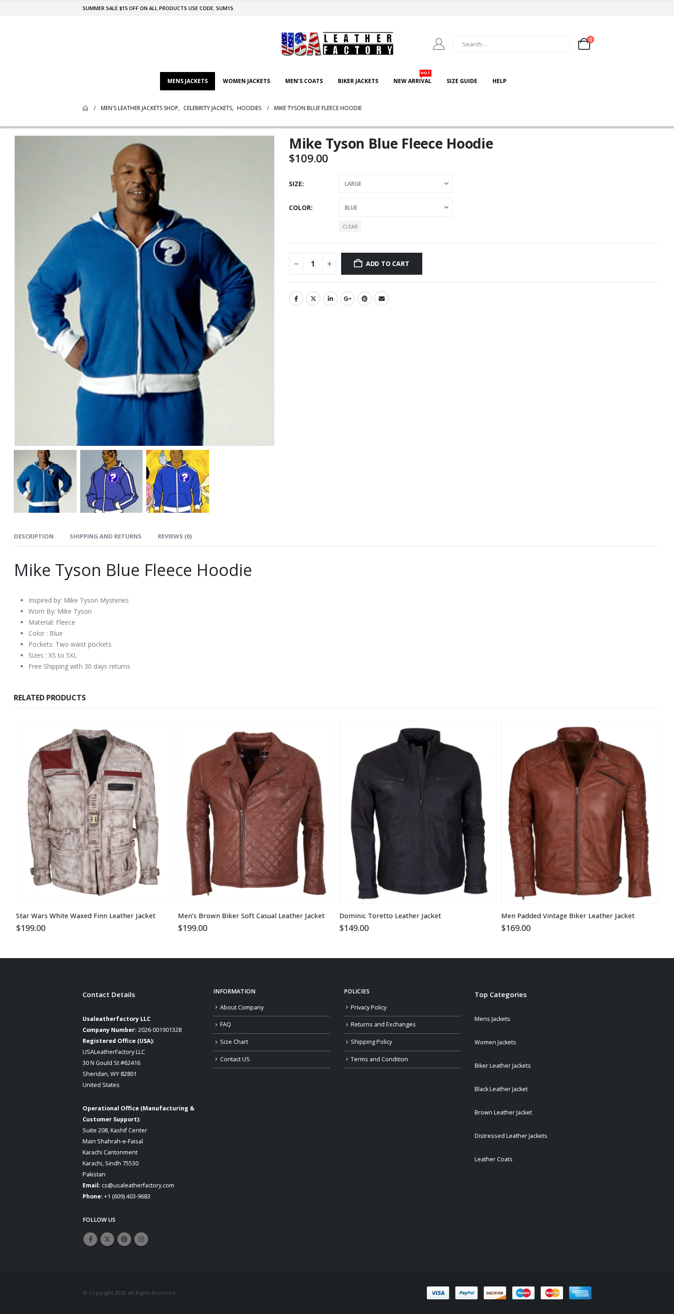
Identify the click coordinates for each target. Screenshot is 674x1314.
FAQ (225, 1024)
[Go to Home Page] (85, 108)
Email (381, 298)
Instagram (141, 1239)
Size (295, 183)
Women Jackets (246, 81)
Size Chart (234, 1042)
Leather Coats (494, 1159)
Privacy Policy (369, 1007)
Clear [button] (350, 226)
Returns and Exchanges (383, 1024)
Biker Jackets (358, 81)
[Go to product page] (95, 812)
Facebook (296, 298)
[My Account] (439, 44)
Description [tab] (34, 536)
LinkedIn (330, 298)
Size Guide (462, 81)
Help (499, 81)
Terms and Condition (379, 1059)
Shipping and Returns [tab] (106, 536)
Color (300, 207)
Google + (347, 298)
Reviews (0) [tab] (175, 536)
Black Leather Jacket (501, 1089)
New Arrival (412, 78)
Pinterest (364, 298)
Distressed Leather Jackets (511, 1136)
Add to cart (387, 263)
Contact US (235, 1059)
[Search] (557, 44)
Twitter (313, 298)
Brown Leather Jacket (503, 1112)
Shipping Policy (371, 1042)
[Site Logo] (337, 44)
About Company (242, 1007)
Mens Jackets (187, 81)
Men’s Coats (304, 81)
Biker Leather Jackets (503, 1066)
